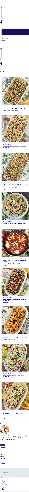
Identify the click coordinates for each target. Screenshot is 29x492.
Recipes (3, 481)
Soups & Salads (9, 144)
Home (3, 26)
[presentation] (15, 91)
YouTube (3, 37)
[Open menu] (1, 69)
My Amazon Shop (5, 38)
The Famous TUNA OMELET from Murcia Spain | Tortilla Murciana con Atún (13, 452)
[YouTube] (4, 40)
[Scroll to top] (0, 477)
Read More (5, 112)
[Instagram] (2, 40)
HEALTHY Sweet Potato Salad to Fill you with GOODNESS (15, 337)
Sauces (3, 464)
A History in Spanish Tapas (6, 472)
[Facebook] (0, 40)
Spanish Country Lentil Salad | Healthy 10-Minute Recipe (15, 108)
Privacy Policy (4, 471)
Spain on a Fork (5, 110)
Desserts (3, 462)
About (3, 35)
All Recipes (4, 144)
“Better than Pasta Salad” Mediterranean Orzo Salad (14, 223)
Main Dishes (3, 463)
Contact (3, 36)
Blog (2, 461)
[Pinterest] (3, 40)
